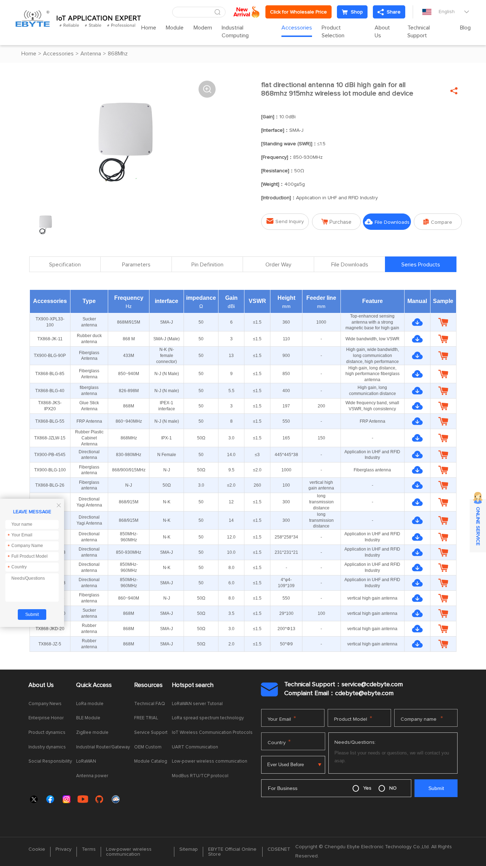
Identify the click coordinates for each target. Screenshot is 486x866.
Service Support (151, 732)
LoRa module (90, 704)
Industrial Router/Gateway (103, 747)
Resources (148, 685)
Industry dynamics (47, 747)
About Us (382, 31)
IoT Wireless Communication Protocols (212, 732)
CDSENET (279, 849)
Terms (89, 849)
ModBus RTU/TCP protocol (200, 776)
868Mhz (118, 53)
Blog (465, 28)
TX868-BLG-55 (49, 421)
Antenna (90, 53)
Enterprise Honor (46, 718)
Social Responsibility (50, 761)
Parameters (136, 264)
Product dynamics (46, 732)
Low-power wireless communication (209, 761)
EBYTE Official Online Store (232, 852)
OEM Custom (148, 747)
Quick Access (94, 685)
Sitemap (188, 849)
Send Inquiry (285, 221)
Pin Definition (207, 264)
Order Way (278, 264)
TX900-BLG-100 (50, 469)
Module (175, 28)
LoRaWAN (86, 761)
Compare (437, 222)
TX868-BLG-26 (49, 485)
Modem (203, 28)
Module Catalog (150, 761)
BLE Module (88, 718)
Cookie (36, 849)
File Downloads (387, 222)
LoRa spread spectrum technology (208, 718)
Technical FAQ (149, 704)
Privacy (64, 849)
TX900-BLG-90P (50, 355)
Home (148, 28)
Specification (65, 264)
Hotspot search (192, 685)
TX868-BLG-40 (49, 390)
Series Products (420, 264)
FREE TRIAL (146, 718)
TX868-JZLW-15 (49, 437)
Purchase (336, 222)
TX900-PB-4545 (49, 454)
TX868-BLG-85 (49, 373)
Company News (45, 704)
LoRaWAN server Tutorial (197, 704)
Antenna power (92, 776)
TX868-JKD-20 (50, 628)
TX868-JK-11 (50, 338)
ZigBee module (92, 732)
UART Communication (195, 747)
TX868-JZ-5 (49, 644)
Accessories (296, 28)
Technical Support (418, 31)
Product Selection (333, 31)
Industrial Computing (235, 31)
